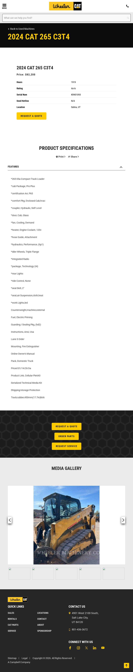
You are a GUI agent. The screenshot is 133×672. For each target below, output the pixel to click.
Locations (42, 613)
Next (123, 520)
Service (12, 630)
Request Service (66, 446)
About (40, 624)
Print (61, 156)
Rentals (12, 619)
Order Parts (66, 436)
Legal (24, 658)
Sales (11, 613)
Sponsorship (44, 630)
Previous (10, 520)
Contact (42, 619)
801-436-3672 (80, 629)
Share (74, 156)
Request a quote (31, 116)
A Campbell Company (19, 662)
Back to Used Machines (22, 28)
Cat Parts (13, 624)
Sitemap (12, 658)
